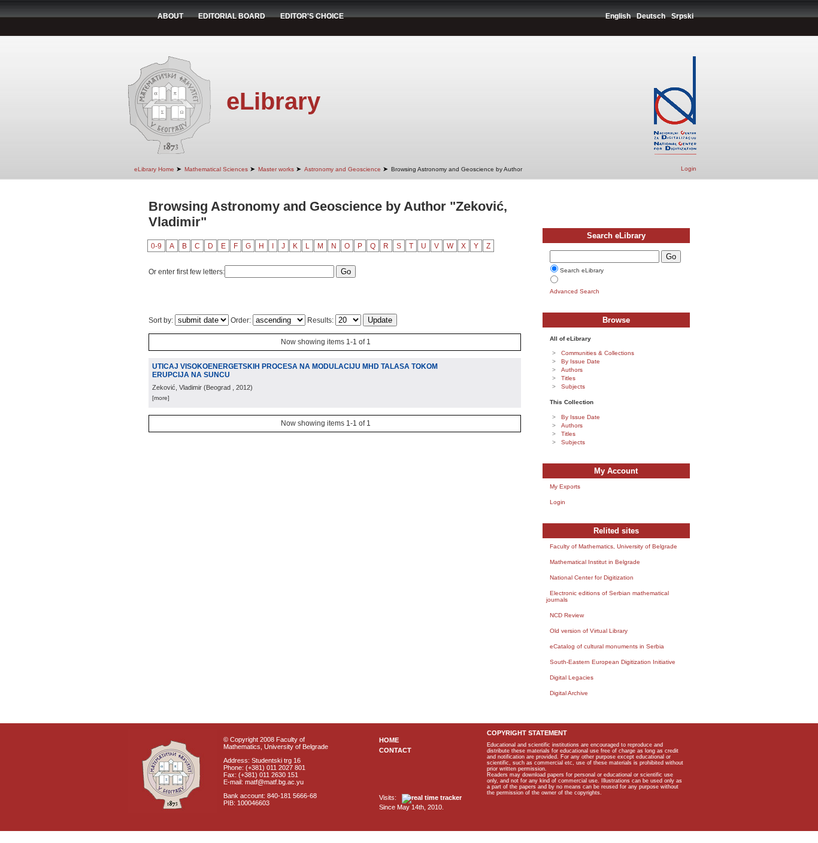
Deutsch (651, 16)
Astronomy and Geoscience (342, 169)
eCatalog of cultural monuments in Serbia (607, 646)
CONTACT (395, 750)
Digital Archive (569, 693)
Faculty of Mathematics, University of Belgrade (613, 546)
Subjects (573, 386)
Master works (276, 169)
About (170, 16)
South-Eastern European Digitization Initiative (612, 662)
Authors (572, 369)
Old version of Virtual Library (589, 630)
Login (688, 168)
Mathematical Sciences (216, 169)
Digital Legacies (571, 677)
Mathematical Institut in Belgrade (595, 562)
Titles (568, 378)
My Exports (565, 486)
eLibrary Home (154, 169)
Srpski (682, 16)
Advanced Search (574, 291)
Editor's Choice (312, 16)
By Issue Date (580, 361)
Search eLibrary (582, 270)
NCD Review (567, 615)
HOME (389, 740)
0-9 (156, 246)
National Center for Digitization (592, 577)
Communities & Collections (597, 353)
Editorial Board (231, 16)
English (618, 16)
